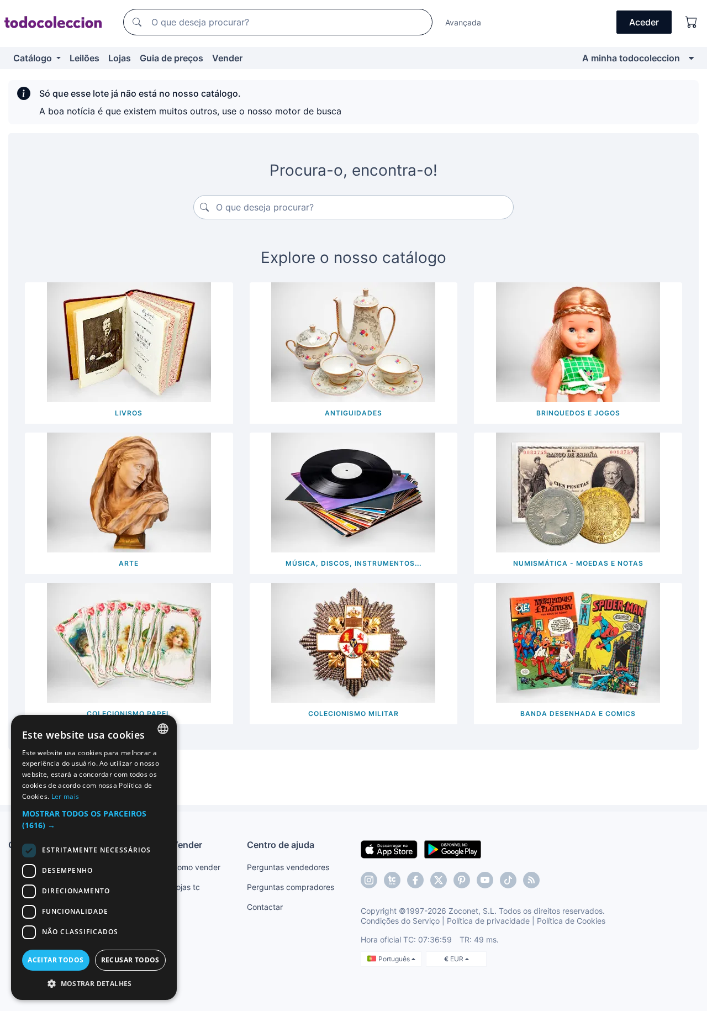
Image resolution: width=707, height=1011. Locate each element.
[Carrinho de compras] (691, 22)
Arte (129, 563)
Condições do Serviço (400, 920)
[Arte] (129, 491)
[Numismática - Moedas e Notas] (578, 491)
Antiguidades (353, 413)
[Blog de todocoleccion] (531, 880)
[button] (94, 819)
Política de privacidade (488, 920)
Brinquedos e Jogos (578, 413)
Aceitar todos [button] (55, 960)
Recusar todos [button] (130, 960)
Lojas (119, 58)
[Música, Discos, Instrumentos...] (353, 491)
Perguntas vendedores (288, 867)
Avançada (463, 22)
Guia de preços (171, 58)
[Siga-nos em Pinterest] (461, 880)
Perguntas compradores (290, 887)
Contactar (265, 907)
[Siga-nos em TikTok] (508, 880)
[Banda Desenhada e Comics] (578, 641)
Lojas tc (186, 887)
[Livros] (129, 341)
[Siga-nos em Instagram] (369, 880)
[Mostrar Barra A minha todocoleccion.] (691, 58)
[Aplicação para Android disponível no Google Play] (452, 848)
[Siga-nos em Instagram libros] (392, 880)
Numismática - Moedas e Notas (578, 563)
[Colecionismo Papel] (129, 641)
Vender (227, 58)
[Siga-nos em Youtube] (485, 880)
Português (394, 959)
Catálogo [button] (33, 58)
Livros (129, 413)
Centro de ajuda (280, 844)
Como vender (196, 867)
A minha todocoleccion (631, 58)
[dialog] (94, 857)
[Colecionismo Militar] (353, 641)
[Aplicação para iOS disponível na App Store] (389, 848)
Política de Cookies (571, 920)
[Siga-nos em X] (438, 880)
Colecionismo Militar (353, 713)
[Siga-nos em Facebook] (415, 880)
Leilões (84, 58)
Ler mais (65, 796)
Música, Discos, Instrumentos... (353, 563)
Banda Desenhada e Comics (578, 713)
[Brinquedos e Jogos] (578, 341)
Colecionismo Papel (129, 713)
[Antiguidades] (353, 341)
